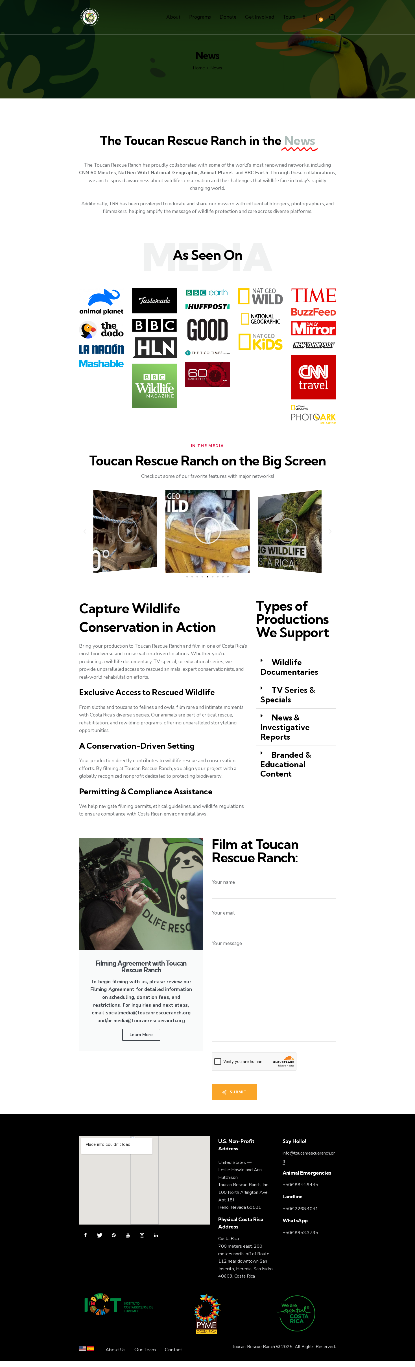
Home (199, 68)
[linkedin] (156, 1235)
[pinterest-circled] (113, 1235)
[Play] (125, 531)
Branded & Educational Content (285, 764)
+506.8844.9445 (300, 1185)
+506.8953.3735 (300, 1233)
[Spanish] (90, 1350)
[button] (85, 531)
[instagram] (142, 1235)
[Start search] (333, 18)
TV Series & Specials (287, 694)
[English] (82, 1350)
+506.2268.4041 (300, 1209)
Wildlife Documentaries (289, 667)
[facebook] (85, 1235)
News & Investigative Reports (285, 727)
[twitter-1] (99, 1235)
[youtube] (127, 1235)
